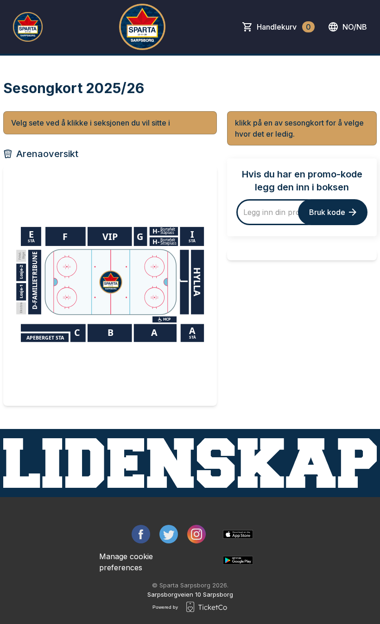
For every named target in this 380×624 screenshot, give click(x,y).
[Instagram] (196, 534)
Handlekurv (284, 27)
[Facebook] (141, 534)
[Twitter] (168, 534)
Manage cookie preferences (126, 562)
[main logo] (28, 27)
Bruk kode (327, 212)
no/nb (354, 27)
